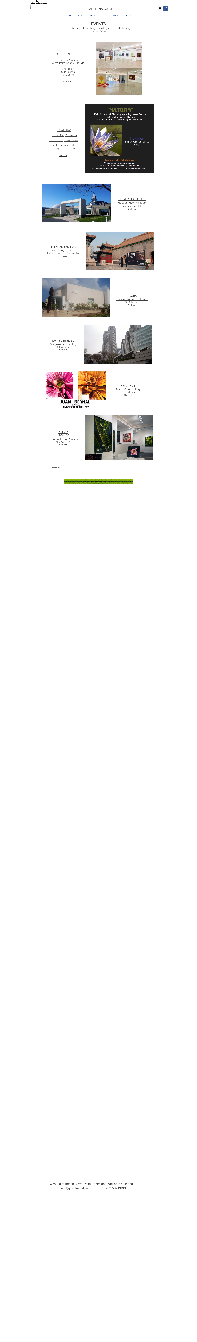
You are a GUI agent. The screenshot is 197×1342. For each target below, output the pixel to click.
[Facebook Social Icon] (165, 8)
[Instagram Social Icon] (160, 8)
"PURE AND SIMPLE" (132, 199)
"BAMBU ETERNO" (63, 340)
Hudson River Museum (132, 202)
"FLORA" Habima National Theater (132, 297)
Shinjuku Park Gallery (63, 344)
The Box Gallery (68, 60)
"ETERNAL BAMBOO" (63, 246)
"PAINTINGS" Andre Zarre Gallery (128, 387)
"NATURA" (64, 130)
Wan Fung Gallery (63, 250)
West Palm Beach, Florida (68, 62)
